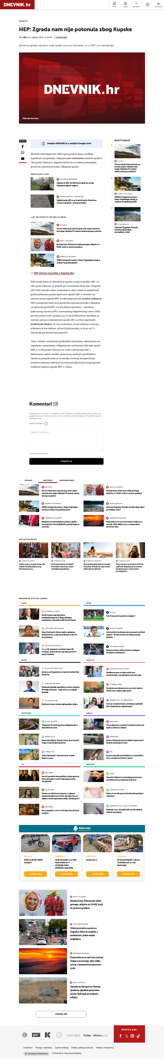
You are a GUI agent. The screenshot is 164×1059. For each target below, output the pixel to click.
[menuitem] (147, 4)
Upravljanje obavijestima (38, 1054)
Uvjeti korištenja (62, 1048)
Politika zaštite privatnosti (82, 1048)
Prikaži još (61, 1014)
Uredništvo (28, 1048)
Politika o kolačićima (105, 1048)
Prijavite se (66, 461)
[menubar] (147, 4)
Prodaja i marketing (43, 1048)
